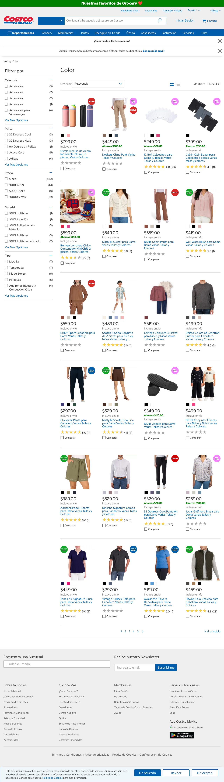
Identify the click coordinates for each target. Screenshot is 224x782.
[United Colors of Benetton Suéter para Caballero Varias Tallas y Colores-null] (188, 317)
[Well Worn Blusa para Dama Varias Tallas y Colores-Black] (194, 226)
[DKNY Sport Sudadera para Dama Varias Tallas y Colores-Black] (74, 317)
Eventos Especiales (69, 702)
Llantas (84, 33)
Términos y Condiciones (17, 712)
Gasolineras (148, 33)
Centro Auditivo (67, 712)
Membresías (66, 33)
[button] (162, 20)
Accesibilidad (11, 739)
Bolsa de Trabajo (13, 729)
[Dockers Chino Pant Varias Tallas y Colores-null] (104, 135)
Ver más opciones (16, 120)
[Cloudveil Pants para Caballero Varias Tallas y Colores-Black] (68, 405)
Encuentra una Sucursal (23, 657)
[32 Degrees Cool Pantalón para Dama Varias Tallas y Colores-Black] (146, 492)
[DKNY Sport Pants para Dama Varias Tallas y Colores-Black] (158, 226)
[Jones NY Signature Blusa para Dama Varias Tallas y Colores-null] (62, 583)
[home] (19, 20)
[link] (77, 130)
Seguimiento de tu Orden (183, 691)
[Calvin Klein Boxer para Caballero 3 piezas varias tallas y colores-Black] (188, 135)
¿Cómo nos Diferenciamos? (18, 696)
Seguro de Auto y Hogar (72, 723)
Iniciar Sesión (185, 20)
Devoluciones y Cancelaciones (186, 696)
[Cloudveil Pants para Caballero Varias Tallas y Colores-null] (62, 405)
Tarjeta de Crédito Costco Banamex (133, 707)
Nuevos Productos (69, 734)
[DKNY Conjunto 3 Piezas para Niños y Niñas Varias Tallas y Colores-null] (194, 405)
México (214, 10)
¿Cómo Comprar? (68, 691)
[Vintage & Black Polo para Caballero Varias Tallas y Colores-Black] (104, 583)
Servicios (188, 33)
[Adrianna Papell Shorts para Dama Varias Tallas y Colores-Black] (62, 492)
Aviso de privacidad (97, 754)
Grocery (47, 33)
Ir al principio (212, 631)
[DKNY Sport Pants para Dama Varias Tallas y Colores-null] (146, 226)
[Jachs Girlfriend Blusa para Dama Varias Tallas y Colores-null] (188, 492)
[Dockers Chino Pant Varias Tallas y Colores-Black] (110, 135)
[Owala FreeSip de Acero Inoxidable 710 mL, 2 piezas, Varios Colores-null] (62, 135)
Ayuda (117, 712)
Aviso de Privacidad (14, 718)
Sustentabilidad (12, 691)
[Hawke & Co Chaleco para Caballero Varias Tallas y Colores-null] (188, 583)
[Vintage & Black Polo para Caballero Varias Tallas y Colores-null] (110, 583)
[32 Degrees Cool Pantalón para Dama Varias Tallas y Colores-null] (152, 492)
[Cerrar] (220, 41)
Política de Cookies (52, 777)
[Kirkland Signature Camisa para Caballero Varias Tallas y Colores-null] (104, 492)
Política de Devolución (182, 702)
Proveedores (11, 707)
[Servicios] (194, 33)
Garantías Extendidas (70, 739)
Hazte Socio (120, 696)
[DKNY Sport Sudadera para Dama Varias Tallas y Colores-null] (62, 317)
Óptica (130, 33)
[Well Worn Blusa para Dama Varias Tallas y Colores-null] (188, 226)
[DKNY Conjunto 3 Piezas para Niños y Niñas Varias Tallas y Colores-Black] (188, 405)
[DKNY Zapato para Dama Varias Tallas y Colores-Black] (146, 405)
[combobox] (51, 21)
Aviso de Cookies (13, 723)
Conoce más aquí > (154, 50)
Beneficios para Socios (126, 702)
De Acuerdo (147, 773)
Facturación (169, 33)
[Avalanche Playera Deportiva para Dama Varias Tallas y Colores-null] (152, 583)
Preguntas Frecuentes (16, 702)
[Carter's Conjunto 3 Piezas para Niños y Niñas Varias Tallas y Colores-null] (146, 317)
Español (192, 10)
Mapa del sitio (11, 734)
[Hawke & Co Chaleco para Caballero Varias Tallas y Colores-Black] (200, 583)
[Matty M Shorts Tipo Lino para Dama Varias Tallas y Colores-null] (104, 405)
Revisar (176, 773)
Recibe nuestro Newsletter (136, 657)
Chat (204, 33)
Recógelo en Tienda (107, 33)
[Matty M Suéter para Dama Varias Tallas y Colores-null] (104, 226)
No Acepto (204, 773)
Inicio (6, 61)
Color (15, 61)
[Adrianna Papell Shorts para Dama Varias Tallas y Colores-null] (68, 492)
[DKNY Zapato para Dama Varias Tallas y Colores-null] (152, 405)
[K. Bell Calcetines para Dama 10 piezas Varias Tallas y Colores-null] (146, 135)
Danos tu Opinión (68, 729)
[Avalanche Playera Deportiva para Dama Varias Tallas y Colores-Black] (146, 583)
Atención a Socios (179, 707)
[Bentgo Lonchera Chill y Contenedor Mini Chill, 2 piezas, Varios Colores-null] (62, 226)
